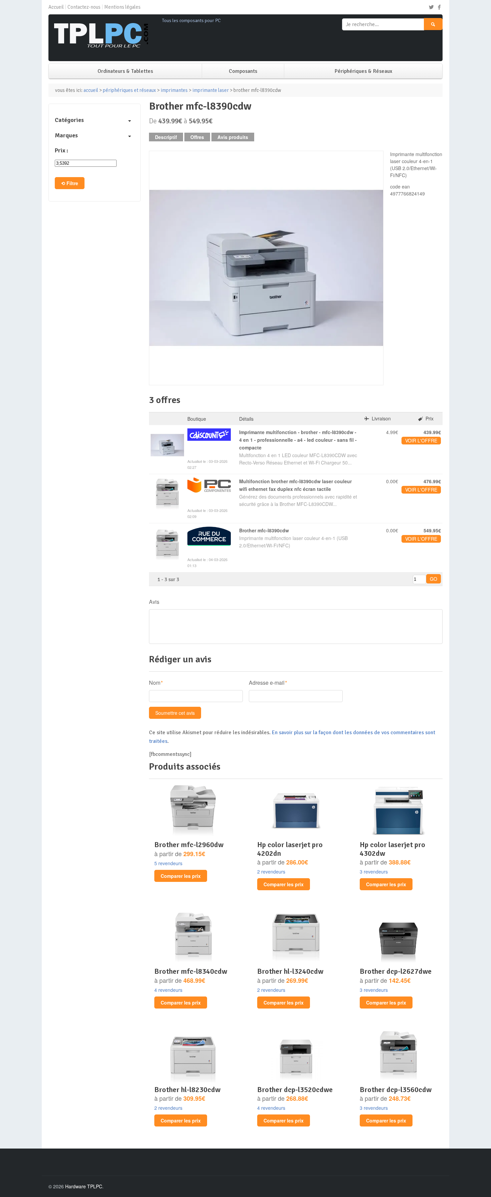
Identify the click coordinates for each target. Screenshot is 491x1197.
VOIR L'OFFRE (421, 440)
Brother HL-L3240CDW (290, 971)
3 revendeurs (374, 871)
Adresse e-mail (267, 682)
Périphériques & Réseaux (363, 71)
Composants (243, 71)
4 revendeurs (168, 989)
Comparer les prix (181, 876)
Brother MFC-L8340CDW (190, 971)
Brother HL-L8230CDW (187, 1089)
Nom (154, 682)
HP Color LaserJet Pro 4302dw (392, 848)
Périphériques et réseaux (129, 90)
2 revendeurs (271, 871)
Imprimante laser (210, 90)
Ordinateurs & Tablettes (125, 71)
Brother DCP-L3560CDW (396, 1089)
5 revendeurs (168, 863)
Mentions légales (122, 7)
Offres (197, 137)
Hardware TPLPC (83, 1186)
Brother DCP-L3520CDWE (295, 1089)
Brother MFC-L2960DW (188, 844)
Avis (154, 602)
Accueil (56, 7)
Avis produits (232, 137)
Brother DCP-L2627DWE (396, 971)
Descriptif (166, 137)
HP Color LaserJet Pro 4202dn (290, 848)
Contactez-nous (84, 7)
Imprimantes (174, 90)
